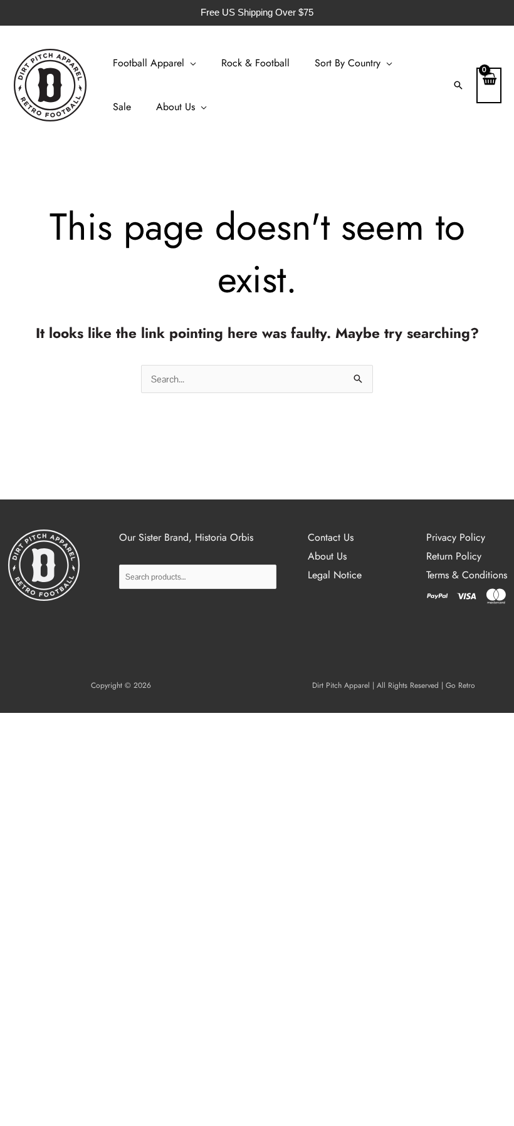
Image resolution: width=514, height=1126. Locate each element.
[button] (458, 85)
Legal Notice (335, 575)
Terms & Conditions (466, 575)
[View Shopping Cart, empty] (488, 85)
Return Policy (453, 556)
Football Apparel (148, 63)
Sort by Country (347, 63)
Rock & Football (255, 63)
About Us (175, 107)
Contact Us (331, 537)
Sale (122, 107)
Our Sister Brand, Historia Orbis (186, 537)
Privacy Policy (455, 537)
